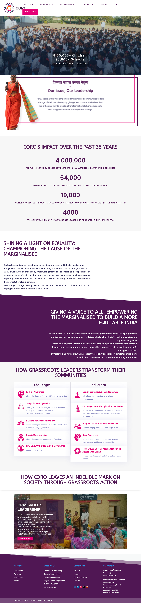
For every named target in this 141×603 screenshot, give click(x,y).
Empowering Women (52, 577)
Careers (77, 571)
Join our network (80, 577)
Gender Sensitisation (52, 574)
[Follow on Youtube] (87, 587)
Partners (17, 574)
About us (26, 4)
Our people (18, 571)
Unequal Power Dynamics (38, 403)
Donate (77, 574)
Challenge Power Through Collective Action (103, 406)
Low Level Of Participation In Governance (45, 446)
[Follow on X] (84, 587)
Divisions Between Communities (40, 421)
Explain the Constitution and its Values (100, 392)
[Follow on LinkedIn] (78, 587)
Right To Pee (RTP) (51, 584)
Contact (105, 4)
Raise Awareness (90, 435)
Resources (86, 4)
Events (16, 581)
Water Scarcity (50, 587)
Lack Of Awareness (35, 392)
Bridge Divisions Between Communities (100, 423)
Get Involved (66, 4)
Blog (118, 4)
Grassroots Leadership (53, 571)
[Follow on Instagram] (81, 587)
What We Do (45, 4)
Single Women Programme (54, 581)
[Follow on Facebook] (75, 587)
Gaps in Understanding (36, 435)
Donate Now (30, 12)
